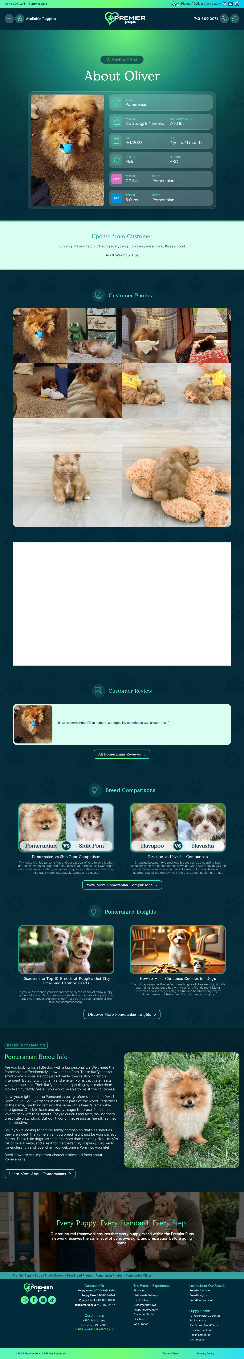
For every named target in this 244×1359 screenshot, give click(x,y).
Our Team (139, 1319)
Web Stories (141, 1324)
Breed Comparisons (201, 1300)
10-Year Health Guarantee (205, 1315)
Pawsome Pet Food (200, 1330)
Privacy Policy (205, 1353)
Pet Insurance (197, 1320)
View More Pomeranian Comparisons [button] (119, 885)
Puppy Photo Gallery (49, 1275)
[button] (224, 4)
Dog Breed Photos (79, 1275)
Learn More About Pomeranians (37, 1174)
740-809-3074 (206, 18)
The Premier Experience (151, 1286)
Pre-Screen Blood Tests (203, 1325)
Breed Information (200, 1290)
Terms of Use (170, 1353)
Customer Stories (144, 1314)
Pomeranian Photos (109, 1275)
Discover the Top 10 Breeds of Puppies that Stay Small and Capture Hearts (66, 980)
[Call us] (224, 18)
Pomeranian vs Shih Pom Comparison (66, 856)
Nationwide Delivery (146, 1295)
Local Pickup (141, 1300)
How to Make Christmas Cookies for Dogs (178, 978)
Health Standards (199, 1334)
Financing (139, 1290)
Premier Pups (22, 1275)
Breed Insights (198, 1295)
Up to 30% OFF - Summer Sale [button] (26, 4)
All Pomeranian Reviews (119, 754)
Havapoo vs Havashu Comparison (178, 856)
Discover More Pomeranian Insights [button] (119, 1014)
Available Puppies (41, 18)
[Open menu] (9, 18)
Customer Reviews (145, 1304)
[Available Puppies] (19, 18)
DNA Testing (197, 1339)
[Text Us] (234, 18)
